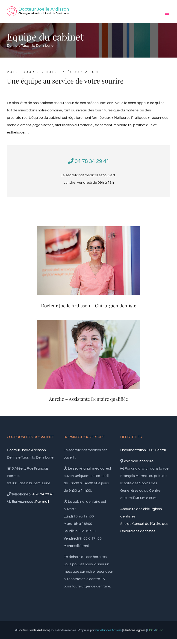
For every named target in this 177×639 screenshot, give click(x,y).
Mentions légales (134, 630)
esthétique (15, 132)
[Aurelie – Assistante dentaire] (88, 322)
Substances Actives (108, 630)
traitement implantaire (113, 125)
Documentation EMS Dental (143, 450)
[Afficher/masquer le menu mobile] (167, 14)
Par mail (42, 501)
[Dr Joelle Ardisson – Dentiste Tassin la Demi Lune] (88, 228)
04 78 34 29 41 (91, 161)
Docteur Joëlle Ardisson (26, 450)
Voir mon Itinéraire (138, 461)
